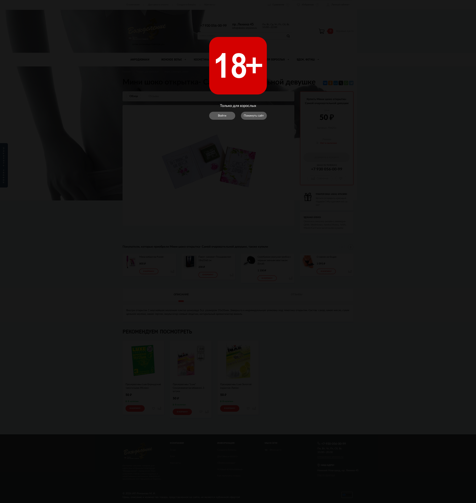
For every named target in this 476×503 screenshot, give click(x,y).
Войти (222, 115)
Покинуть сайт (254, 115)
